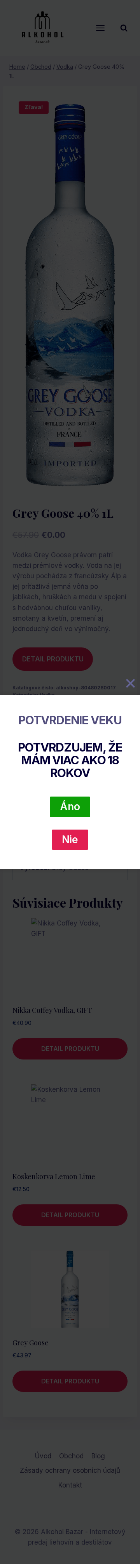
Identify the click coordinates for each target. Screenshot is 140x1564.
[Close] (130, 683)
